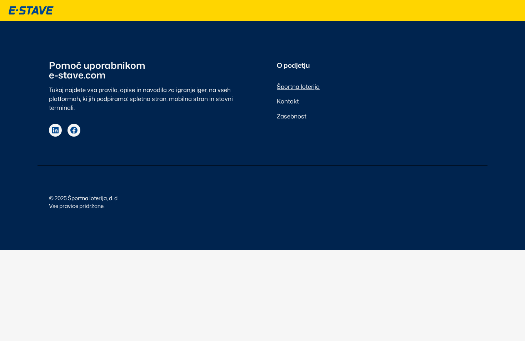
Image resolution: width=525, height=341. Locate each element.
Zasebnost (291, 116)
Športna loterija (298, 86)
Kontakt (288, 101)
